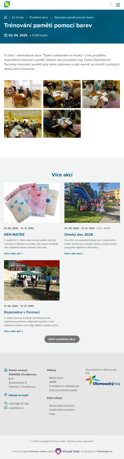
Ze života (18, 17)
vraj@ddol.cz (16, 408)
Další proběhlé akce (62, 339)
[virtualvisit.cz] (67, 451)
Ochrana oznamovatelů (63, 390)
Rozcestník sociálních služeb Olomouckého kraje (62, 410)
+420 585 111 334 (19, 404)
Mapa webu (56, 378)
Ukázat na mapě (18, 395)
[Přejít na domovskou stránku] (7, 5)
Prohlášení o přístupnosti (64, 386)
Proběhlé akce (39, 17)
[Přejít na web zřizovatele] (103, 380)
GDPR (52, 382)
